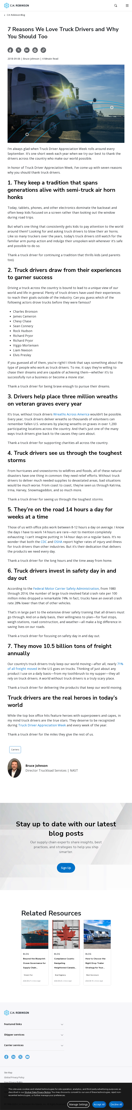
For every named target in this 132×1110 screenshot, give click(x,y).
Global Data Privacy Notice (38, 1092)
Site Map (8, 1072)
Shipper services (14, 1034)
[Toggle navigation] (127, 5)
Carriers (15, 749)
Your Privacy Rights (13, 1082)
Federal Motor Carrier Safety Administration (66, 588)
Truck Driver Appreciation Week (42, 725)
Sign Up (66, 868)
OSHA (58, 542)
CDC (44, 542)
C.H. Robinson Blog (16, 14)
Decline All (116, 1104)
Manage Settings (78, 1104)
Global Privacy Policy (14, 1077)
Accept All (99, 1104)
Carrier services (14, 1045)
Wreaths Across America (71, 414)
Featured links (13, 1024)
